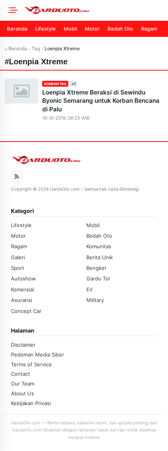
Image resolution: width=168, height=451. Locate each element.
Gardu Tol (98, 278)
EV (89, 289)
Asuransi (21, 300)
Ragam (149, 28)
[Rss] (16, 176)
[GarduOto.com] (93, 10)
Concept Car (26, 311)
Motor (92, 28)
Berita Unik (99, 257)
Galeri (18, 257)
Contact (20, 374)
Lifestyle (45, 28)
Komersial (22, 289)
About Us (22, 393)
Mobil (70, 28)
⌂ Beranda (16, 48)
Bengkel (96, 268)
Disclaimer (23, 345)
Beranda (17, 28)
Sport (17, 268)
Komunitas (55, 84)
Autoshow (23, 278)
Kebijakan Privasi (31, 403)
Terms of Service (31, 364)
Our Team (22, 383)
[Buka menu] (12, 10)
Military (95, 300)
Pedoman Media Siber (37, 354)
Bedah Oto (120, 28)
